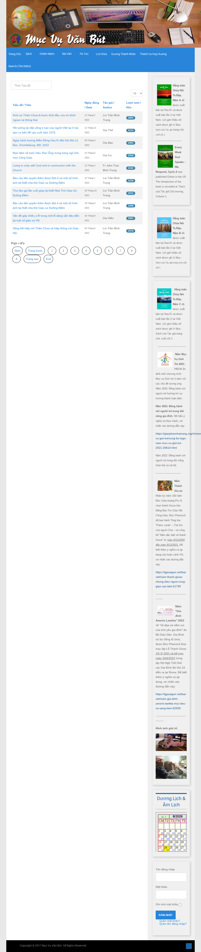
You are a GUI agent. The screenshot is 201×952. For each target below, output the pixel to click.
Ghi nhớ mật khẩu (167, 904)
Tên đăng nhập (165, 869)
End (48, 258)
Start (17, 250)
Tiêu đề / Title (22, 105)
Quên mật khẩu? (169, 920)
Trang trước (35, 250)
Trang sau (32, 258)
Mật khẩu (161, 886)
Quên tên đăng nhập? (173, 923)
